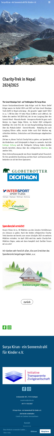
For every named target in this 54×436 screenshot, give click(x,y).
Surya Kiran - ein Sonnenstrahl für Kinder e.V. (18, 2)
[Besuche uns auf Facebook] (5, 327)
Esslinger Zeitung (9, 145)
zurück (27, 301)
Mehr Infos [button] (7, 432)
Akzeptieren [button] (45, 431)
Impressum (27, 426)
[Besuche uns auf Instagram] (9, 327)
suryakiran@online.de (27, 400)
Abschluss (44, 148)
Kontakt (27, 423)
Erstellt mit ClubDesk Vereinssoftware (27, 416)
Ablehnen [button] (34, 431)
